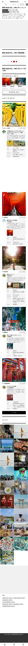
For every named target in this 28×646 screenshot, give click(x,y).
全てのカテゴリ (5, 11)
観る (10, 11)
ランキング (22, 4)
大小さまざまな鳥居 (11, 387)
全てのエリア (5, 10)
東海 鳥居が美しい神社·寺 (18, 604)
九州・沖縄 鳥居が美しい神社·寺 (9, 602)
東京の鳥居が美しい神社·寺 (14, 92)
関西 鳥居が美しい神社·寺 (7, 598)
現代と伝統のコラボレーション (14, 336)
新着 (6, 4)
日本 (13, 10)
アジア (10, 10)
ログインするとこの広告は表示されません (13, 634)
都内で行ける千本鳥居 (12, 221)
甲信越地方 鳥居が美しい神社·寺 (9, 606)
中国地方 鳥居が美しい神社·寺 (19, 598)
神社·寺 (14, 11)
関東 (16, 10)
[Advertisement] (14, 34)
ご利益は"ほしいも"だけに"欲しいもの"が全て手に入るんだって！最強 (15, 132)
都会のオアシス (10, 275)
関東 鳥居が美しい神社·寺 (7, 604)
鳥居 (17, 11)
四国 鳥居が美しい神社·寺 (7, 600)
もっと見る (14, 412)
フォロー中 (14, 4)
